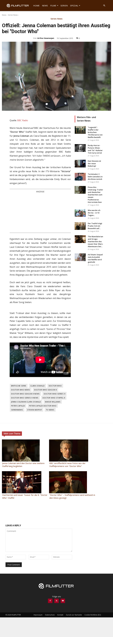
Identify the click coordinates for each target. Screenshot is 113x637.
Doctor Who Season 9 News (25, 429)
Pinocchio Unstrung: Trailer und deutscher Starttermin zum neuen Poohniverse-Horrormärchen (95, 194)
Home (36, 5)
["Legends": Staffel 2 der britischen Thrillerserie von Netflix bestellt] (80, 130)
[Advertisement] (40, 248)
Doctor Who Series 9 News (24, 433)
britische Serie (18, 421)
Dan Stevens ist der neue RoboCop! (94, 163)
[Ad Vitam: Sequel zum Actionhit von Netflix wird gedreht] (80, 257)
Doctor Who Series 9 (54, 429)
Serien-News (13, 15)
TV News (50, 445)
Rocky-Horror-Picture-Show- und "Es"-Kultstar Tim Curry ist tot (95, 149)
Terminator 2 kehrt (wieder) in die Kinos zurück (95, 176)
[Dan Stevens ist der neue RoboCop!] (80, 163)
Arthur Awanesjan (45, 38)
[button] (104, 5)
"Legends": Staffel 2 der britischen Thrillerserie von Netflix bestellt (95, 132)
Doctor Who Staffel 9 (54, 433)
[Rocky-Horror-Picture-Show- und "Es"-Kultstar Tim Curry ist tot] (80, 148)
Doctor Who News (20, 425)
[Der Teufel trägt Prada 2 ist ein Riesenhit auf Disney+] (80, 226)
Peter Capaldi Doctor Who (42, 441)
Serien (64, 5)
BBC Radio (22, 120)
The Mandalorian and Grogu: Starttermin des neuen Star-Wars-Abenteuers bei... (95, 241)
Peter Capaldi (18, 441)
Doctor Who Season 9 (45, 425)
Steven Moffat (34, 445)
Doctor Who (55, 421)
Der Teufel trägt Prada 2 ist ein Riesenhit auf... (95, 226)
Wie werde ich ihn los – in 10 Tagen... (94, 212)
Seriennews (17, 445)
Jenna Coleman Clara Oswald (26, 437)
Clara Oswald (37, 421)
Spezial (74, 5)
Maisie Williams (52, 437)
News (45, 5)
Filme (53, 5)
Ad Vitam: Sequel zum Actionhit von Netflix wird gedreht (95, 258)
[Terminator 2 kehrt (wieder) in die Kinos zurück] (80, 177)
